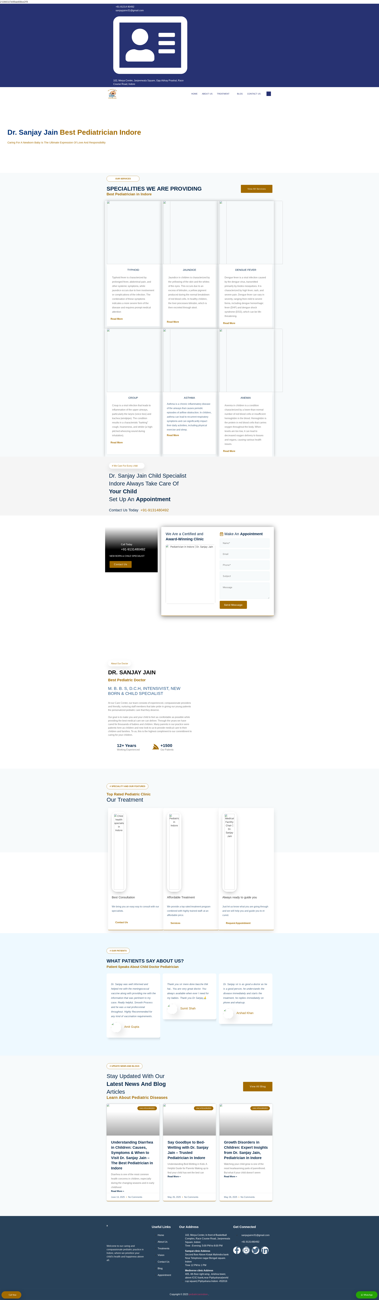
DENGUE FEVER (245, 269)
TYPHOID (133, 269)
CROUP (133, 397)
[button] (268, 1008)
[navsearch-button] (268, 94)
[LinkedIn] (262, 46)
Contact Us (254, 94)
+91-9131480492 (155, 510)
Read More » (117, 1191)
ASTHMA (189, 397)
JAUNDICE (189, 269)
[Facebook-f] (237, 1250)
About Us (207, 94)
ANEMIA (246, 397)
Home (194, 94)
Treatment (223, 94)
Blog (240, 94)
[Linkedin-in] (265, 1250)
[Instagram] (268, 46)
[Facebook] (256, 46)
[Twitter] (255, 1250)
